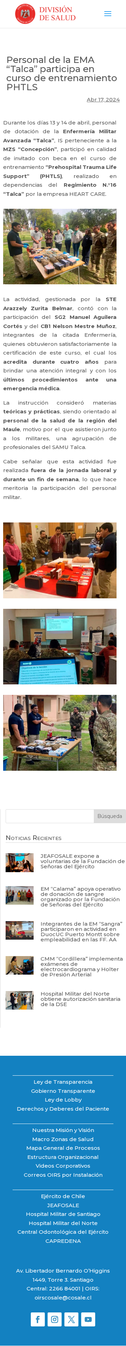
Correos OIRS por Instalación (63, 1174)
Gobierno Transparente (63, 1091)
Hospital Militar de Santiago (63, 1214)
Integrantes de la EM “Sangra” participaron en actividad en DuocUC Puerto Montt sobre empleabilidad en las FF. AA (81, 931)
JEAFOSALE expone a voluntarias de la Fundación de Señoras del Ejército (83, 861)
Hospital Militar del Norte (63, 1223)
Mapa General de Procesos (63, 1148)
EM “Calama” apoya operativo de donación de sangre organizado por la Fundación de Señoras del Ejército (81, 896)
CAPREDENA (63, 1241)
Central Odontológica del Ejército (63, 1232)
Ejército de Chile (63, 1196)
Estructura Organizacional (63, 1157)
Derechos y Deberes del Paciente (63, 1108)
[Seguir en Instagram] (55, 1319)
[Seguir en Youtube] (88, 1319)
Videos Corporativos (63, 1165)
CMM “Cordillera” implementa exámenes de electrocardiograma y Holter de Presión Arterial (82, 966)
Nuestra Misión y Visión (63, 1130)
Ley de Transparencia (63, 1081)
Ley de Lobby (63, 1099)
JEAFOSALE (63, 1205)
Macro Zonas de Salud (63, 1139)
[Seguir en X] (71, 1319)
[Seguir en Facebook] (38, 1319)
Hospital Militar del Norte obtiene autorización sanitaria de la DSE (80, 998)
